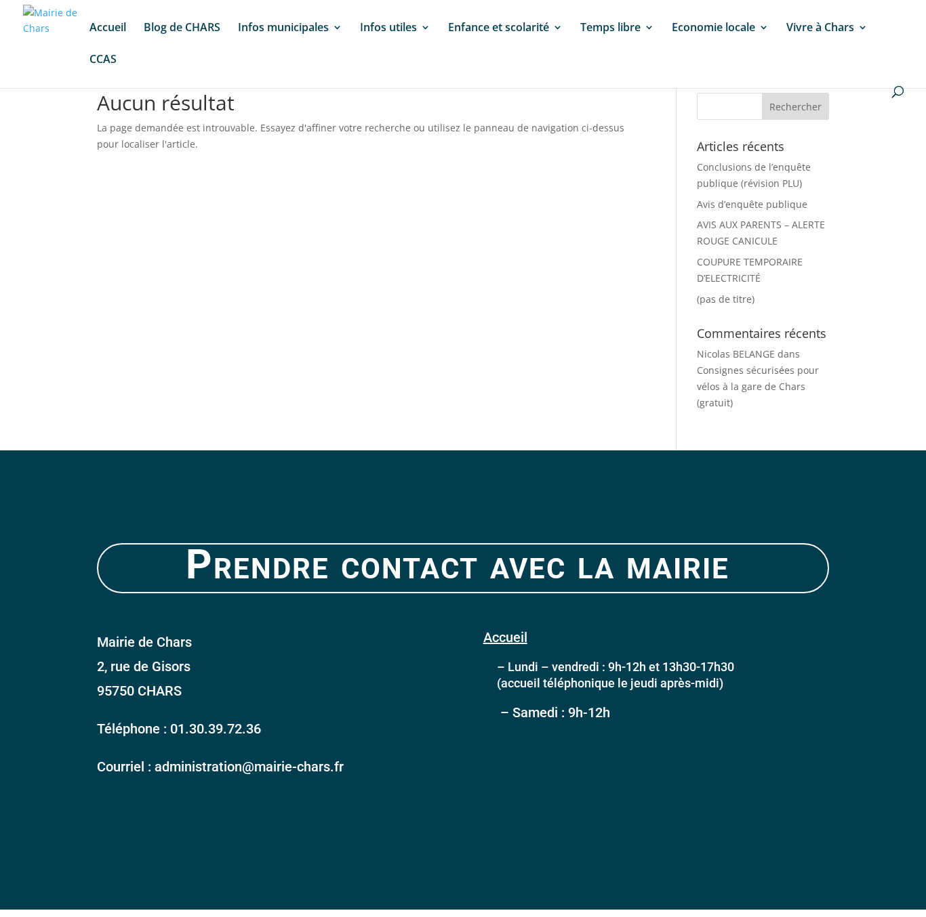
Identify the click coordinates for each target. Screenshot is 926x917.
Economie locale (713, 28)
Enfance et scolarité (498, 28)
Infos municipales (283, 28)
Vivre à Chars (820, 28)
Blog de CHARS (182, 28)
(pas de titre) (725, 299)
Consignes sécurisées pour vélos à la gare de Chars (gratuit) (758, 386)
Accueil (107, 28)
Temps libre (610, 28)
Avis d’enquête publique (752, 204)
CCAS (103, 60)
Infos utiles (388, 28)
